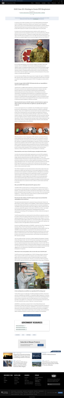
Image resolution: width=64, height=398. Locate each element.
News (32, 3)
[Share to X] (32, 14)
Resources (54, 3)
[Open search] (62, 3)
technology (28, 334)
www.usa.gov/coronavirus (21, 329)
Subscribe (40, 345)
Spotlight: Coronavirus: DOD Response (31, 315)
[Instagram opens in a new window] (58, 1)
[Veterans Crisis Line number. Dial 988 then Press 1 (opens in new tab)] (4, 393)
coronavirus (17, 334)
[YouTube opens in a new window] (61, 1)
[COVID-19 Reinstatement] (46, 355)
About (49, 3)
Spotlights (44, 3)
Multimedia (38, 3)
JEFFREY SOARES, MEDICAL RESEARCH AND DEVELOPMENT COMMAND (32, 12)
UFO (59, 3)
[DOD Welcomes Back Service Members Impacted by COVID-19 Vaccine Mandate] (46, 363)
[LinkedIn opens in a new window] (60, 1)
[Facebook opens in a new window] (56, 1)
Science (34, 334)
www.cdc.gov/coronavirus (21, 327)
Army (23, 334)
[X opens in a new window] (54, 1)
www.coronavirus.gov (20, 325)
